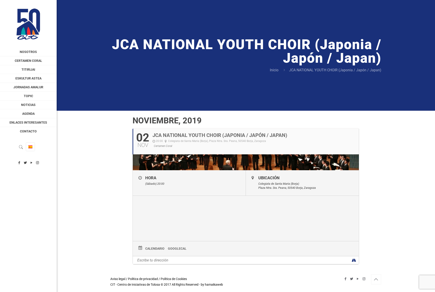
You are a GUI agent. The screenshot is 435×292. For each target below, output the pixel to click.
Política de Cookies (174, 279)
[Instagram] (37, 163)
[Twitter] (25, 163)
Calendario (154, 248)
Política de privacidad (143, 279)
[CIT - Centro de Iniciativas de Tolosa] (28, 23)
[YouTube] (31, 163)
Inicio (274, 70)
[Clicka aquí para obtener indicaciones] (353, 260)
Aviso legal (117, 279)
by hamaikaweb (212, 284)
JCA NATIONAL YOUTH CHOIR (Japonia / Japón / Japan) (335, 70)
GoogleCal (177, 248)
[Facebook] (19, 163)
